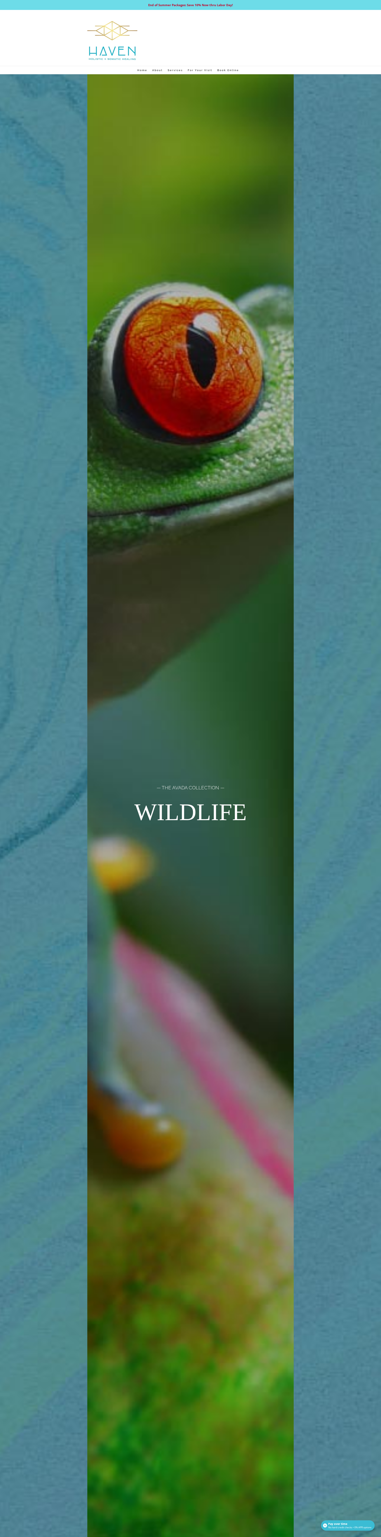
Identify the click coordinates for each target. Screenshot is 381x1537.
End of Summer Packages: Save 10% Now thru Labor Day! (190, 5)
